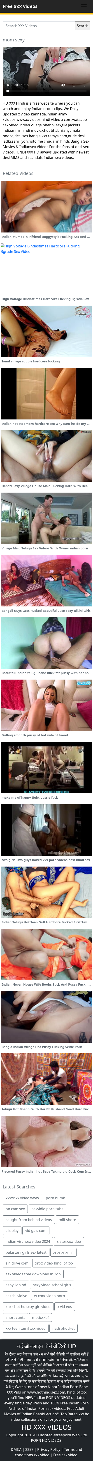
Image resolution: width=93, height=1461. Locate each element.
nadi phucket (63, 1328)
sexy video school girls (52, 1284)
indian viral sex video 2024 (28, 1241)
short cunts (15, 1317)
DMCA (16, 1449)
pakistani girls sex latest (26, 1252)
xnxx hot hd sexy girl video (28, 1306)
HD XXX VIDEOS (46, 1427)
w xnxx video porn (49, 1295)
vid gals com (35, 1230)
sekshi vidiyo (16, 1295)
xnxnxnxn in (63, 1252)
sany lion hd (16, 1284)
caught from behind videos (29, 1219)
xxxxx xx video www (22, 1197)
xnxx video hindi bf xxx (54, 1263)
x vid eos (64, 1306)
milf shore (67, 1219)
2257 (29, 1449)
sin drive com (17, 1263)
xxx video (41, 1454)
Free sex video (65, 1454)
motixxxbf (40, 1317)
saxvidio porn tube (47, 1208)
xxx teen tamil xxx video (26, 1328)
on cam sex (15, 1208)
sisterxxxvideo (69, 1241)
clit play (12, 1230)
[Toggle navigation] (84, 6)
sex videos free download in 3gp (33, 1274)
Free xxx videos (20, 6)
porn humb (55, 1197)
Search (82, 25)
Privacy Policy (48, 1449)
